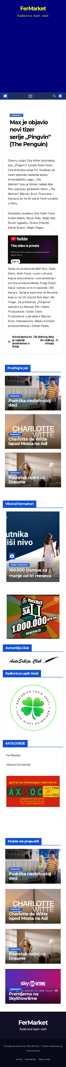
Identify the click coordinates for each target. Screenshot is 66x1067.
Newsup (54, 1046)
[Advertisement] (33, 53)
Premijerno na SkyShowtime (23, 996)
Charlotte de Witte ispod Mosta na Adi (27, 441)
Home (19, 1059)
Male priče (44, 1059)
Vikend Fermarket (17, 565)
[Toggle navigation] (30, 96)
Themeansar (33, 1050)
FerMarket (33, 8)
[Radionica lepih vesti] (33, 707)
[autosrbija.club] (33, 659)
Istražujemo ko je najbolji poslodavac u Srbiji (22, 341)
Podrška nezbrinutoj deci (29, 403)
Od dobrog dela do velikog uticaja (43, 340)
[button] (54, 96)
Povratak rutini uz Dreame (26, 479)
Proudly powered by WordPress (21, 1046)
